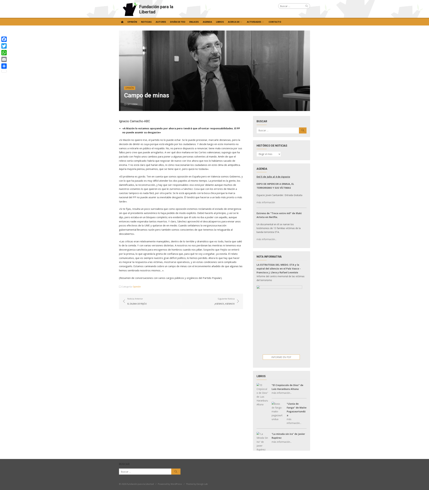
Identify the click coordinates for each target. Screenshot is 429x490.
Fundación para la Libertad (156, 9)
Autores (161, 21)
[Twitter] (4, 46)
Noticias (146, 21)
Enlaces (194, 21)
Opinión (132, 21)
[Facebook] (4, 39)
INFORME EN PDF (281, 357)
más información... (267, 239)
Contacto (275, 21)
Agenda (207, 21)
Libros (220, 21)
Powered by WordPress (170, 483)
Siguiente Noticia (224, 301)
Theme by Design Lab (197, 483)
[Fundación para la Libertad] (122, 21)
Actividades (254, 21)
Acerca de (233, 21)
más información (266, 202)
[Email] (4, 59)
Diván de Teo (177, 21)
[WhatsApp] (4, 52)
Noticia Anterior (137, 301)
